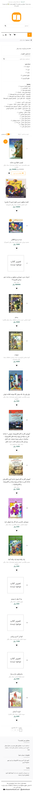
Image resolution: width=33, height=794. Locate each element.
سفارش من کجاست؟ (20, 4)
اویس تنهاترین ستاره (16, 162)
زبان (27, 72)
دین (28, 70)
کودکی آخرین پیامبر (16, 636)
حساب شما (28, 4)
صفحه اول (23, 783)
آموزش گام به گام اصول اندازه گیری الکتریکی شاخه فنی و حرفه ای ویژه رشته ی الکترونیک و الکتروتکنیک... (16, 482)
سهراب (16, 354)
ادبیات (27, 67)
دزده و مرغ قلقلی (16, 239)
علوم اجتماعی (25, 75)
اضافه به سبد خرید (17, 173)
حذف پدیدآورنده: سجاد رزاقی (23, 49)
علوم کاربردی (25, 78)
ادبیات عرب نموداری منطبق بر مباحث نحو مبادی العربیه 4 (16, 278)
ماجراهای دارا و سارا (16, 674)
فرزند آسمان (16, 711)
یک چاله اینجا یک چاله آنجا (16, 559)
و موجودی (3, 134)
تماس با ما (16, 5)
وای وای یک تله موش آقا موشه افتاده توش (16, 394)
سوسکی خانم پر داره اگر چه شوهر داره (16, 522)
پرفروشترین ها (10, 783)
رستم (16, 317)
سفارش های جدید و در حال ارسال (13, 746)
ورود (3, 35)
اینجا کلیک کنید (9, 773)
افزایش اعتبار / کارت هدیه (9, 4)
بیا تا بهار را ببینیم (16, 599)
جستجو (27, 40)
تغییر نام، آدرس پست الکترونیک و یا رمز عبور (18, 760)
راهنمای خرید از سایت (23, 775)
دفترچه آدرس (25, 762)
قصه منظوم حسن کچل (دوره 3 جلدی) (16, 202)
